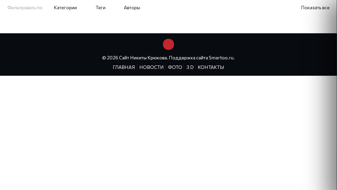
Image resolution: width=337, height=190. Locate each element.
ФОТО (175, 67)
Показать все (315, 7)
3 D (190, 67)
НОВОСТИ (151, 67)
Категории (65, 7)
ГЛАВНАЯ (124, 67)
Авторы (132, 7)
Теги (101, 7)
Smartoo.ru (221, 57)
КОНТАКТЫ (211, 67)
